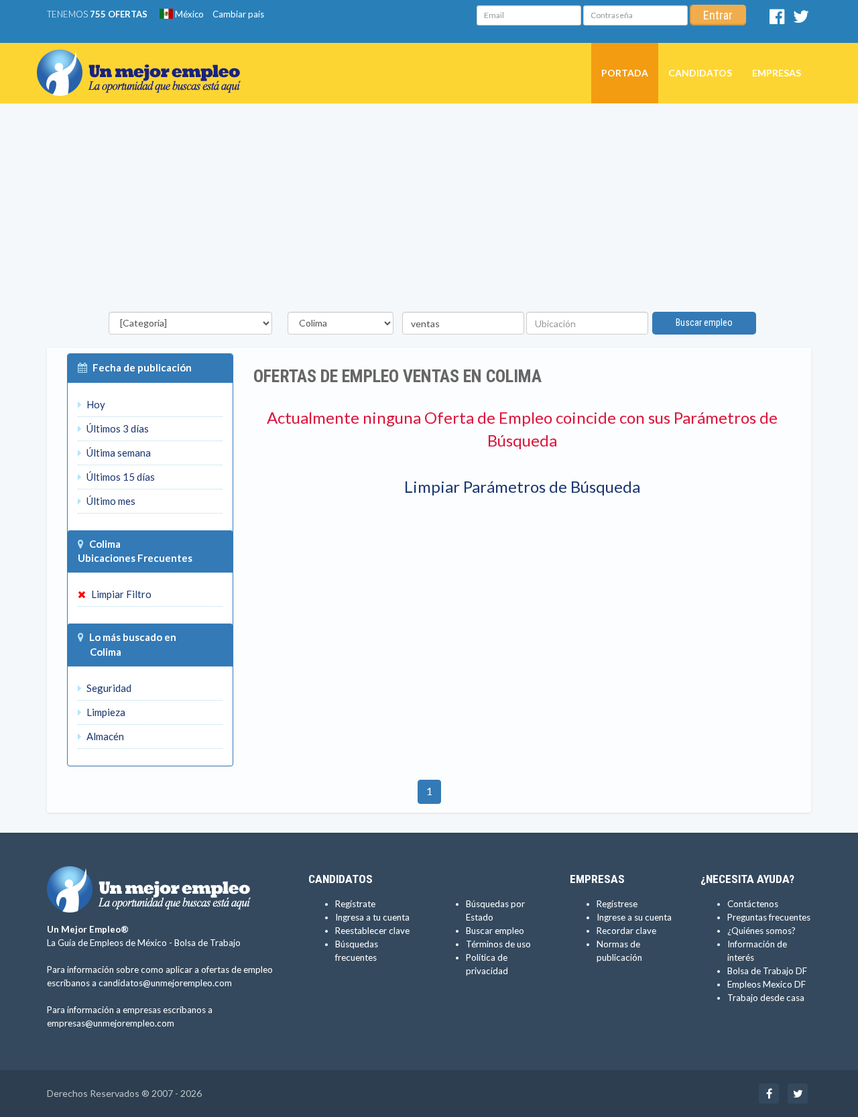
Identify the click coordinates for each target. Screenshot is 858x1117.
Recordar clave (626, 930)
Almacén (104, 736)
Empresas (776, 72)
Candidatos (700, 72)
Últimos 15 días (119, 477)
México (188, 14)
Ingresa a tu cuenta (372, 917)
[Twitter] (801, 19)
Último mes (109, 501)
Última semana (117, 453)
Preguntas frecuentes (768, 917)
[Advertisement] (429, 211)
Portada (624, 72)
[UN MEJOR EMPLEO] (144, 59)
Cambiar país (238, 14)
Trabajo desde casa (765, 997)
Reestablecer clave (372, 930)
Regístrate (355, 903)
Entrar (718, 15)
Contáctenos (752, 903)
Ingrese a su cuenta (634, 917)
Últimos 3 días (116, 428)
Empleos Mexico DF (766, 984)
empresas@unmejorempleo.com (110, 1023)
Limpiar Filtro (120, 594)
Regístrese (617, 903)
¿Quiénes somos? (761, 930)
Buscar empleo (704, 322)
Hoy (94, 404)
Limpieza (104, 712)
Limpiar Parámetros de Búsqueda (522, 486)
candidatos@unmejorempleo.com (165, 983)
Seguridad (107, 688)
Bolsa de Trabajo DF (767, 970)
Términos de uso (498, 944)
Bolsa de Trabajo (207, 942)
